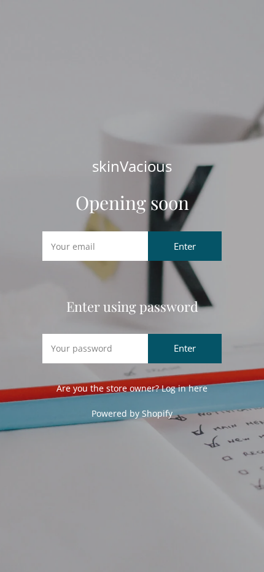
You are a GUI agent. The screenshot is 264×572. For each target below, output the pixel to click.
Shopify (157, 413)
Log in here (184, 388)
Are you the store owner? (132, 388)
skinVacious (132, 166)
